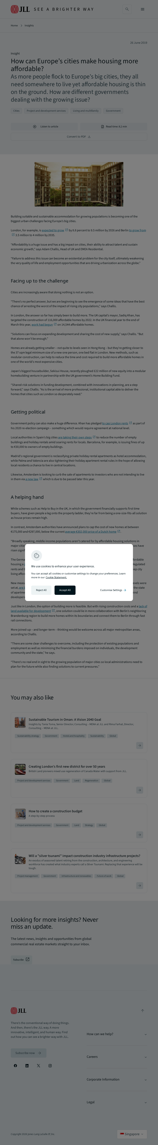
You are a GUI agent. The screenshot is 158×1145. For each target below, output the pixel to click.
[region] (79, 572)
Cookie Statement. (56, 577)
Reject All (41, 590)
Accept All (65, 590)
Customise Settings (113, 590)
